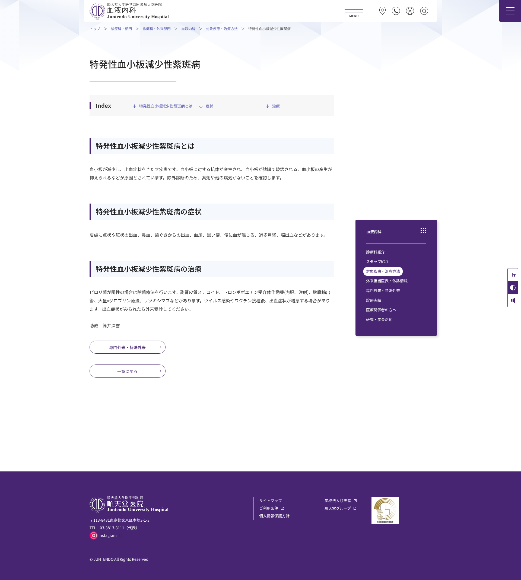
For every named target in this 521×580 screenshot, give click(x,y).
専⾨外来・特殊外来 (127, 347)
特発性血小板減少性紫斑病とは (165, 106)
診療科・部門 (121, 28)
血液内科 (188, 28)
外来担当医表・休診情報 (386, 281)
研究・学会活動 (379, 319)
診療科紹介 (375, 252)
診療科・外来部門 (156, 28)
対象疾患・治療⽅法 (222, 28)
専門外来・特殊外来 (383, 290)
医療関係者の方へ (381, 310)
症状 (209, 106)
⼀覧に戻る (127, 371)
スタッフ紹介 (377, 261)
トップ (95, 28)
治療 (276, 106)
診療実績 (373, 300)
